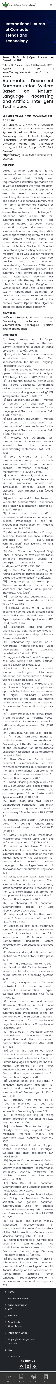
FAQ (10, 1349)
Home (11, 1292)
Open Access (15, 1326)
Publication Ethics (17, 1332)
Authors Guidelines (18, 1298)
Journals (12, 1343)
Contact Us (14, 1356)
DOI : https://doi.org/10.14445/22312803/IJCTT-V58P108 (28, 72)
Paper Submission (17, 1305)
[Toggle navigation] (51, 5)
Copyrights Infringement (21, 1339)
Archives (12, 1315)
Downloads (14, 1322)
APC (10, 1309)
